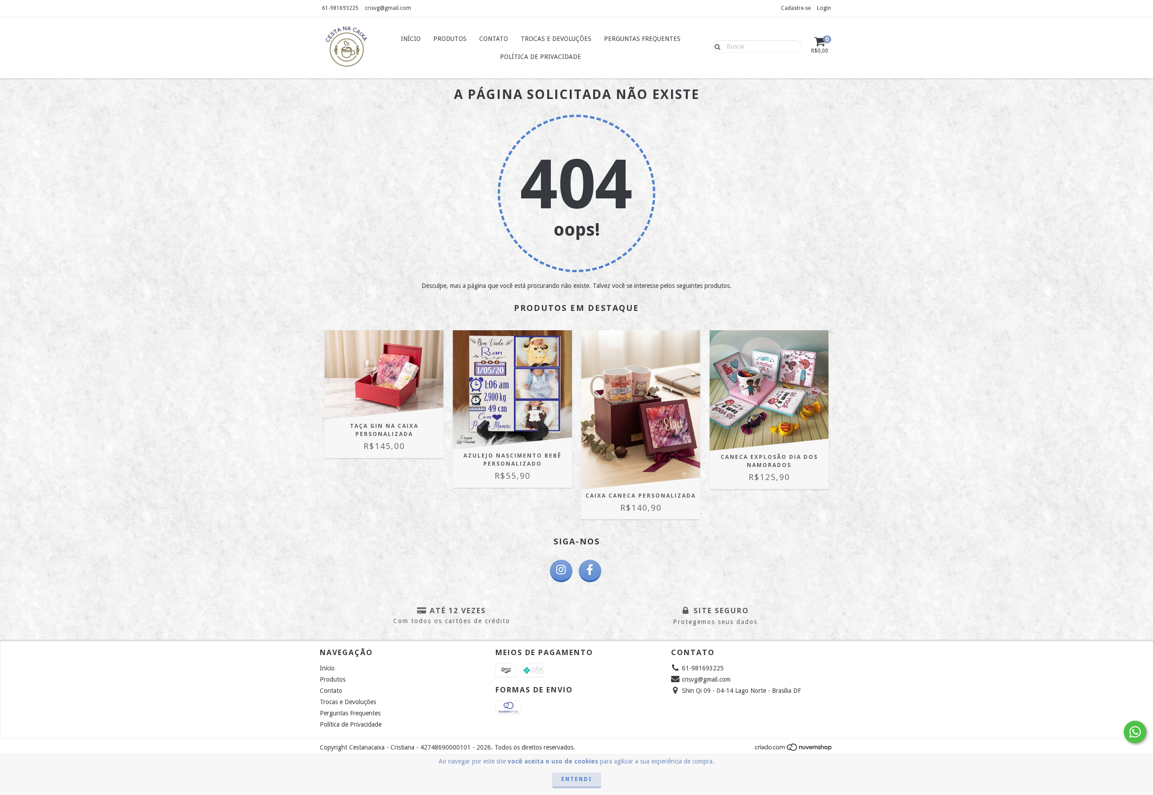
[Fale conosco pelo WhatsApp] (1135, 732)
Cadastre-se (796, 8)
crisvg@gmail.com (388, 8)
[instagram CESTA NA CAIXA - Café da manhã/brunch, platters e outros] (561, 571)
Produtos (450, 38)
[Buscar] (715, 45)
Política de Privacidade (540, 56)
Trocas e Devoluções (556, 38)
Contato (493, 38)
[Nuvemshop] (793, 749)
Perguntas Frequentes (642, 38)
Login (824, 8)
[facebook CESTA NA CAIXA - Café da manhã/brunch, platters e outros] (590, 571)
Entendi (576, 779)
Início (411, 38)
